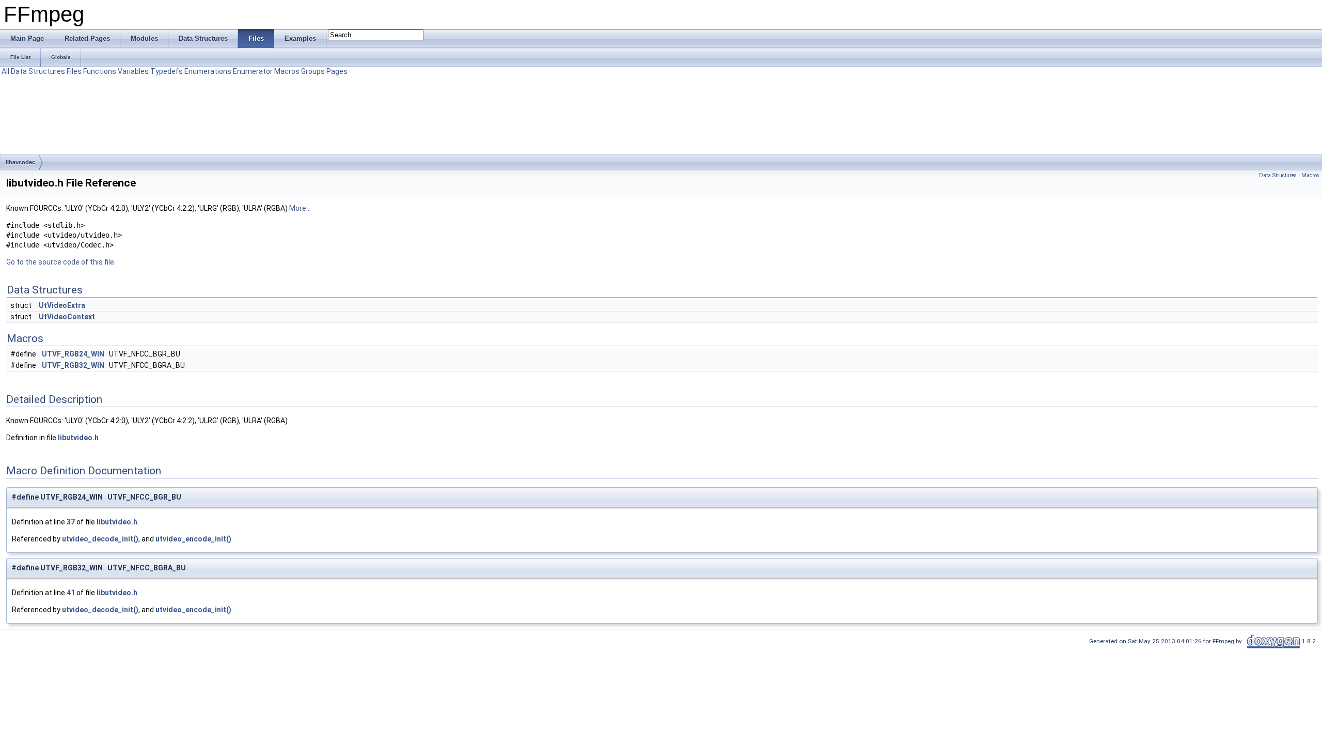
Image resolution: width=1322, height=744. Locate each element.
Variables (133, 71)
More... (300, 208)
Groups (313, 71)
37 (71, 522)
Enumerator (253, 71)
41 (71, 592)
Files (74, 71)
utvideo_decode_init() (100, 539)
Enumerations (207, 71)
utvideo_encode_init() (193, 539)
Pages (337, 71)
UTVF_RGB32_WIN (73, 365)
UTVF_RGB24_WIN (73, 354)
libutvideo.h (78, 437)
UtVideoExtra (62, 305)
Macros (287, 71)
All (5, 71)
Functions (99, 71)
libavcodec (20, 162)
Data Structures (38, 71)
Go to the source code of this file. (61, 262)
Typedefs (166, 71)
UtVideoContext (67, 317)
